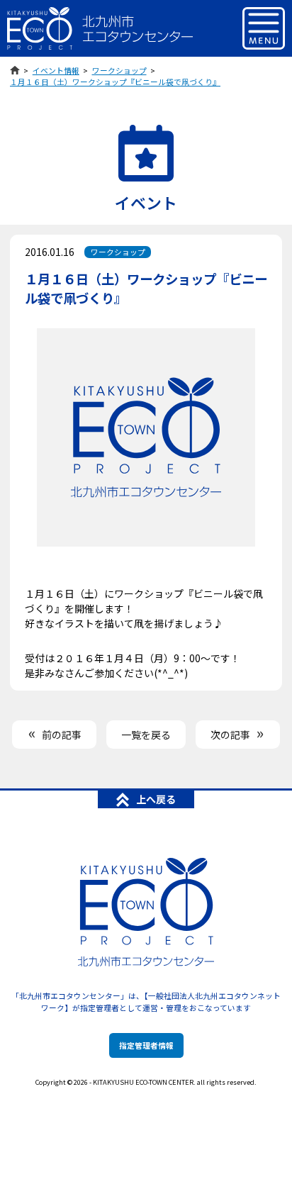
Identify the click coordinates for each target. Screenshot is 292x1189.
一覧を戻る (146, 734)
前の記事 (62, 734)
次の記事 (230, 734)
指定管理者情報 (146, 1045)
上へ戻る (156, 799)
